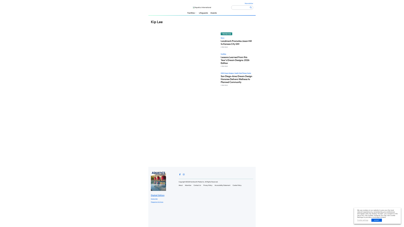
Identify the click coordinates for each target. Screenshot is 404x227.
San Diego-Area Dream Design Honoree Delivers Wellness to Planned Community (236, 79)
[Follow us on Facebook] (180, 174)
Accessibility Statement (222, 185)
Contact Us (197, 185)
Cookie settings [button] (362, 220)
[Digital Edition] (158, 190)
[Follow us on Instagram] (183, 174)
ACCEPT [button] (376, 220)
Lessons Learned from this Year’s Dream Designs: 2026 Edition (235, 60)
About (181, 185)
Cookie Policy (237, 185)
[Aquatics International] (202, 7)
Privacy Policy (207, 185)
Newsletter (249, 3)
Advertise (188, 185)
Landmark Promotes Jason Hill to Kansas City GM (236, 42)
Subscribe (154, 199)
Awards (213, 13)
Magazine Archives (157, 202)
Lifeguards (203, 13)
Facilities (191, 13)
